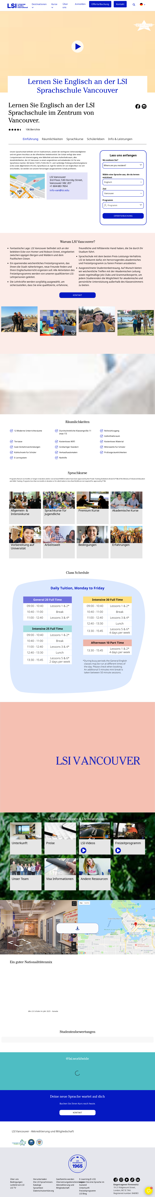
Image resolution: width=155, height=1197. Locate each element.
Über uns (65, 6)
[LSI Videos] (77, 46)
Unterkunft (84, 1187)
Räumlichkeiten (52, 139)
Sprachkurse (74, 139)
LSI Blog (83, 1193)
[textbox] (123, 165)
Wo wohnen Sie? (110, 160)
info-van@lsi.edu (59, 190)
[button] (142, 4)
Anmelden (80, 4)
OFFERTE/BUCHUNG (123, 216)
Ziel (104, 188)
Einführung (30, 139)
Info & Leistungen (120, 139)
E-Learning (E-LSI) (87, 1179)
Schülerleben (96, 139)
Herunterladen (40, 1179)
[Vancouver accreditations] (27, 1142)
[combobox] (123, 165)
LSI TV (13, 1187)
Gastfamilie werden (65, 1179)
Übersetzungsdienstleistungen (70, 1182)
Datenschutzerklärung (43, 1190)
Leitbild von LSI (17, 1185)
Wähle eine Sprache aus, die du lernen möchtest (121, 176)
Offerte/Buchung (100, 4)
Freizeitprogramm (87, 1190)
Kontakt (120, 4)
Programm (108, 200)
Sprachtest (38, 1187)
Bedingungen (16, 1182)
